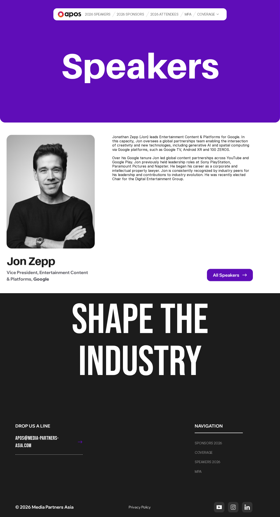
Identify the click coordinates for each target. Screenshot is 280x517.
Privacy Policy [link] (140, 507)
